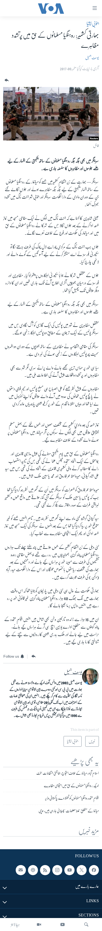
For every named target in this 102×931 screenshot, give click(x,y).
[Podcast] (33, 870)
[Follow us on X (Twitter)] (82, 870)
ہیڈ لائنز (15, 924)
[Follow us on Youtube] (69, 870)
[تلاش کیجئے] (86, 924)
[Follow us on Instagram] (57, 870)
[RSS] (45, 870)
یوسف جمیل (92, 57)
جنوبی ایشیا (93, 24)
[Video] (39, 924)
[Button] (6, 80)
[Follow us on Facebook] (94, 870)
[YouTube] (62, 924)
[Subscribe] (21, 870)
